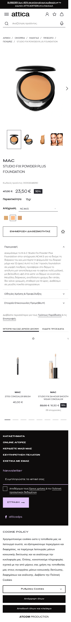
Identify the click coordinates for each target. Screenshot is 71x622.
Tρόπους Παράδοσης (50, 315)
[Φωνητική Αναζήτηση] (61, 23)
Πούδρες (7, 42)
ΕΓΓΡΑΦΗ (13, 502)
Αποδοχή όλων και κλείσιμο (34, 609)
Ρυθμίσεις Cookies (32, 589)
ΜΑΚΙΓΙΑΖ (34, 38)
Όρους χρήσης (37, 489)
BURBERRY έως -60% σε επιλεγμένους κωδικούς (31, 3)
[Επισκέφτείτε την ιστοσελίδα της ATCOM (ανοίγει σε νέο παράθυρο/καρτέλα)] (34, 617)
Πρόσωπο (48, 38)
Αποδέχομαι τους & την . (35, 490)
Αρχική (6, 38)
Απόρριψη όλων (34, 599)
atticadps (15, 517)
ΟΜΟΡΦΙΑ (20, 38)
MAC (9, 161)
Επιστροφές (9, 319)
